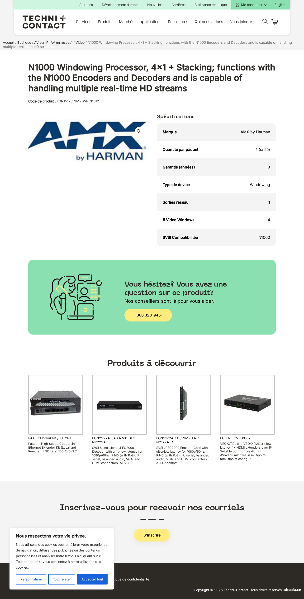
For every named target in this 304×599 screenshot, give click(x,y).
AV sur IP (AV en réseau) (53, 42)
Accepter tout (92, 579)
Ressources (178, 21)
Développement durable (120, 5)
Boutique (24, 42)
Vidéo (80, 42)
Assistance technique (211, 5)
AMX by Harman (255, 131)
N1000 (264, 237)
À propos (86, 5)
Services (83, 21)
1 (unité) (263, 149)
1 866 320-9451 (148, 315)
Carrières (178, 5)
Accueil (8, 42)
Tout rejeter (62, 579)
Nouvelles (154, 5)
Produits (105, 21)
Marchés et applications (140, 21)
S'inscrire (152, 535)
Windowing (260, 184)
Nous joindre (241, 21)
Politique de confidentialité (128, 579)
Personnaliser (31, 579)
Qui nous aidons (209, 21)
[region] (62, 558)
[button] (139, 131)
